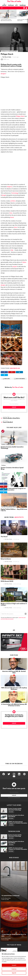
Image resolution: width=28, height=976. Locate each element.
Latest (4, 5)
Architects (19, 517)
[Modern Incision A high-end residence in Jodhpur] (14, 594)
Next (27, 16)
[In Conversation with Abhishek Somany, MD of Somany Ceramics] (14, 697)
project (15, 266)
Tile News (3, 444)
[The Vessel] (14, 527)
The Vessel (4, 536)
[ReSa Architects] (14, 550)
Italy (12, 250)
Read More (11, 818)
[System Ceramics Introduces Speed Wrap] (14, 458)
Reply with (25, 614)
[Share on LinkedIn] (19, 372)
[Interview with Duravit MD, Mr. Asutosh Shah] (14, 664)
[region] (14, 964)
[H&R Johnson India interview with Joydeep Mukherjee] (14, 680)
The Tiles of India (14, 1)
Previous (0, 16)
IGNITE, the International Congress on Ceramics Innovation (13, 489)
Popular (11, 5)
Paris (11, 213)
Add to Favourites (20, 378)
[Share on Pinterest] (11, 372)
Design (4, 195)
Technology (14, 193)
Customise (14, 969)
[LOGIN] (26, 7)
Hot (16, 5)
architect (13, 201)
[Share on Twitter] (4, 375)
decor (15, 227)
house (12, 217)
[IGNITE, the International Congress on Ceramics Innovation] (14, 479)
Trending (22, 5)
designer (3, 73)
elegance (9, 186)
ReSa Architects (6, 559)
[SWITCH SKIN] (24, 7)
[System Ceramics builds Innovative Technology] (8, 14)
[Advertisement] (14, 94)
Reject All (14, 973)
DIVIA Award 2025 (7, 581)
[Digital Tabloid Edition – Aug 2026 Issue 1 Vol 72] (14, 500)
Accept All (14, 965)
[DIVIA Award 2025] (14, 572)
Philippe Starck (20, 116)
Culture (24, 262)
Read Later (7, 378)
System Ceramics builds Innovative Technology (14, 809)
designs (3, 285)
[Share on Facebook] (4, 372)
